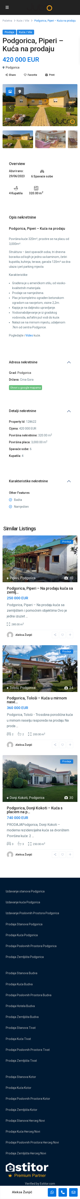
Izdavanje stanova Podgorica (25, 891)
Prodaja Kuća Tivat (18, 1039)
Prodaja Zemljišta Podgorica (25, 957)
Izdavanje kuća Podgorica (23, 902)
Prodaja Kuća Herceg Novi (23, 1131)
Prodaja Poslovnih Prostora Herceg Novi (32, 1142)
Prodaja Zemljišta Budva (22, 1017)
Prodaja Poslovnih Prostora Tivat (28, 1049)
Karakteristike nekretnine (28, 481)
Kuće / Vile (23, 20)
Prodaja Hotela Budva (20, 1006)
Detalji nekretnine (22, 411)
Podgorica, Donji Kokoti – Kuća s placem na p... (35, 810)
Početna (7, 20)
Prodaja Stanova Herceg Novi (25, 1120)
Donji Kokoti (19, 798)
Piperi (14, 578)
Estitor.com (47, 1183)
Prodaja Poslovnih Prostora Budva (28, 995)
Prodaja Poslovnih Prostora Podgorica (31, 946)
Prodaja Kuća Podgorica (22, 935)
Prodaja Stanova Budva (21, 973)
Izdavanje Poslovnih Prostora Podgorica (32, 913)
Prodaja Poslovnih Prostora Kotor (28, 1098)
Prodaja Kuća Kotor (18, 1087)
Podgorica (12, 67)
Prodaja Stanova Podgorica (24, 924)
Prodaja (9, 32)
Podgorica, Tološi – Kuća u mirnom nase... (37, 700)
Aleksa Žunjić (23, 634)
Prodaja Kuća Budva (19, 984)
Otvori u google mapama (25, 387)
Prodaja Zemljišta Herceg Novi (26, 1153)
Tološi (14, 688)
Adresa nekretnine (23, 362)
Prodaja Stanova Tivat (21, 1027)
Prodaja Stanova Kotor (21, 1077)
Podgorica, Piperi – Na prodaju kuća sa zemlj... (40, 590)
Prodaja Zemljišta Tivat (21, 1060)
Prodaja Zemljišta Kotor (21, 1109)
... (27, 616)
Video (29, 335)
